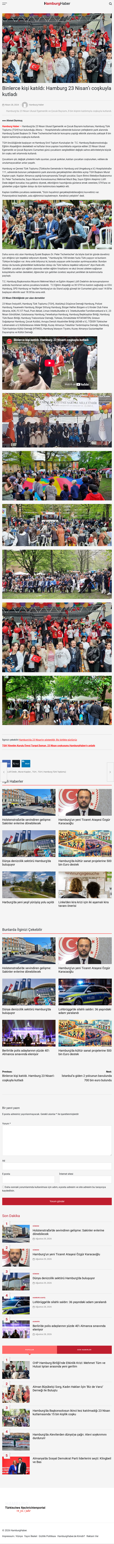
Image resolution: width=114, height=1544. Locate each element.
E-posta (6, 1174)
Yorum (6, 1123)
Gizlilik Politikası (47, 1536)
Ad (3, 1160)
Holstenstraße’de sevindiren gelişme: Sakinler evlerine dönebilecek (26, 821)
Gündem (36, 1226)
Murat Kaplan (24, 772)
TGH (34, 772)
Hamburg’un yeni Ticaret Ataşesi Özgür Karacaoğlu (66, 1254)
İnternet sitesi (66, 1174)
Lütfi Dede (12, 772)
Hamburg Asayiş (39, 1297)
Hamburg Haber (36, 105)
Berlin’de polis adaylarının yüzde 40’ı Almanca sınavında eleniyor (25, 1052)
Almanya (36, 1321)
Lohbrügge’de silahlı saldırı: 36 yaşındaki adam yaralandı (69, 1302)
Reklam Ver (92, 1536)
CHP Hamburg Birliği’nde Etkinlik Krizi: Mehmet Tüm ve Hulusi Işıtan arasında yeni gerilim (69, 1364)
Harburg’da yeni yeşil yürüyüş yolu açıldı (28, 902)
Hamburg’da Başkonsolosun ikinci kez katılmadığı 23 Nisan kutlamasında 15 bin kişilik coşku (71, 1412)
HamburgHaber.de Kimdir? (71, 1536)
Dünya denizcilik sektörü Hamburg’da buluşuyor (64, 1278)
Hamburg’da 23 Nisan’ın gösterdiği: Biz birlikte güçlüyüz (48, 739)
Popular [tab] (29, 1350)
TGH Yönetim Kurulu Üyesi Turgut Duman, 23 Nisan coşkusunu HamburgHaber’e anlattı (48, 745)
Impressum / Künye (12, 1536)
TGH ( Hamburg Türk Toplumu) (52, 772)
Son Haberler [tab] (84, 1350)
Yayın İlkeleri (30, 1536)
